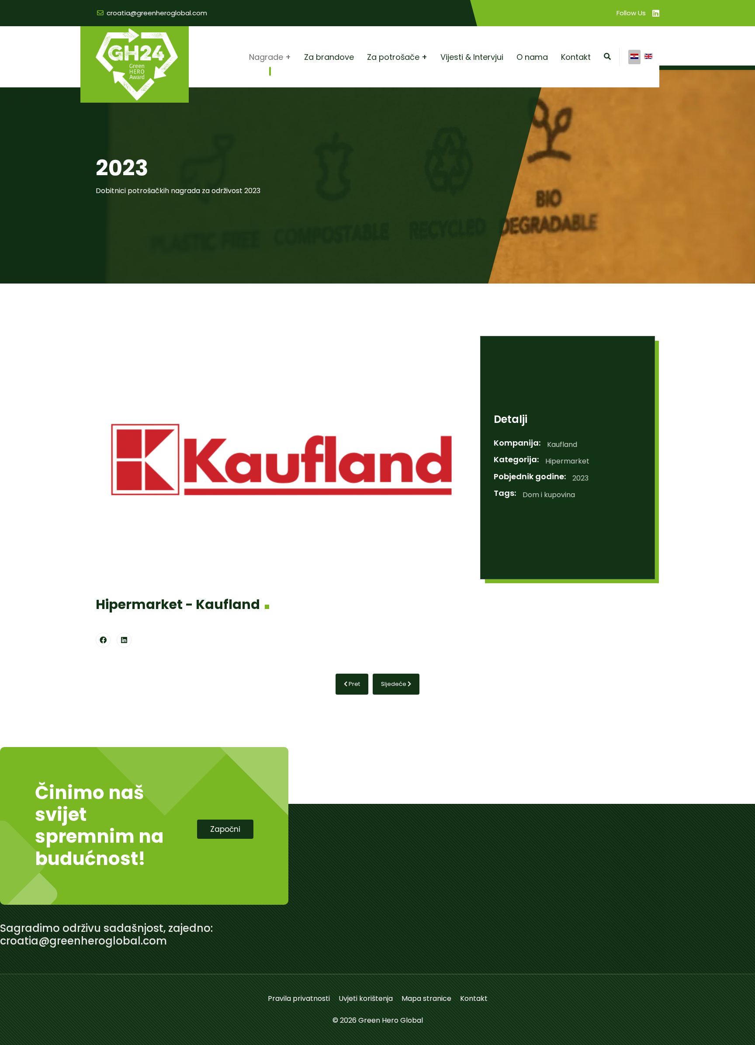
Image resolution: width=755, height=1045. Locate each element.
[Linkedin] (655, 13)
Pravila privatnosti (299, 998)
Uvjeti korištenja (366, 998)
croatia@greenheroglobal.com (157, 12)
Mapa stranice (426, 998)
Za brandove (329, 57)
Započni (225, 829)
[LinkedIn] (124, 640)
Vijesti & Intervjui (471, 57)
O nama (532, 57)
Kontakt (576, 57)
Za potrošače (393, 57)
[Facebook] (103, 640)
